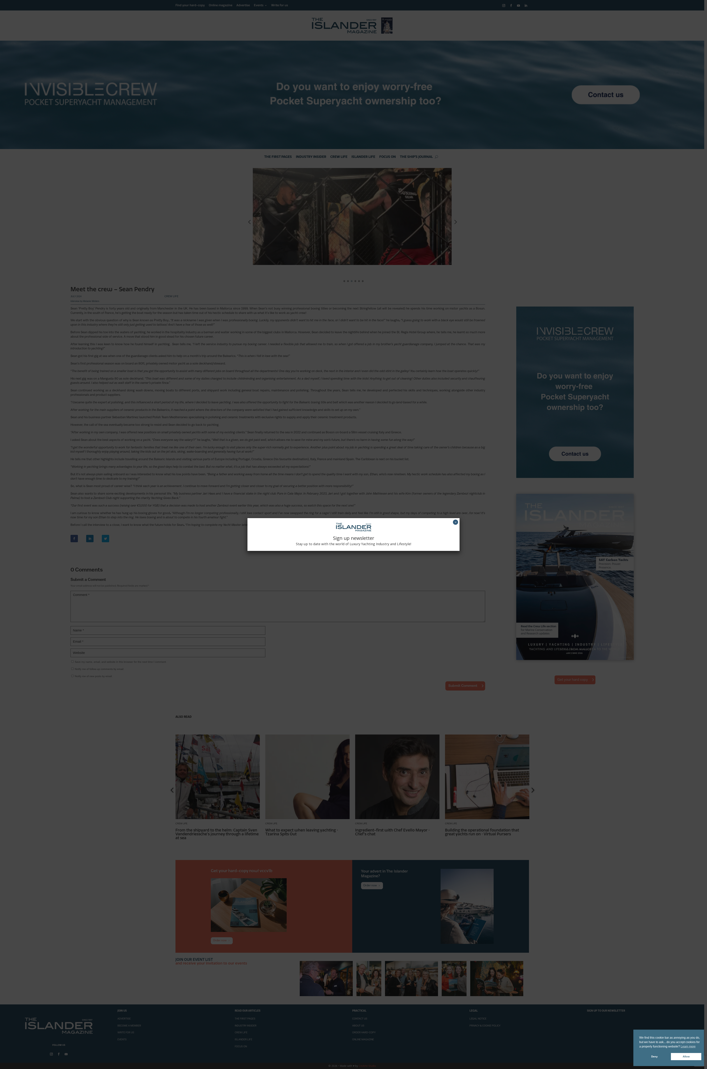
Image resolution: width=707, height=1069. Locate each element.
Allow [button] (686, 1056)
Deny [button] (654, 1056)
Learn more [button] (688, 1046)
